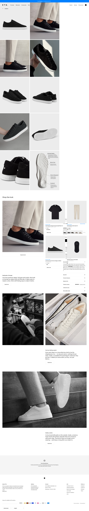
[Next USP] (46, 469)
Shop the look (23, 254)
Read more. (4, 491)
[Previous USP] (43, 469)
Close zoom (14, 20)
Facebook (83, 487)
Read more (7, 284)
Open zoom (44, 58)
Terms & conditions (76, 503)
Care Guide (69, 490)
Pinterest (82, 489)
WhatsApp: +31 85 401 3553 (50, 489)
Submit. (20, 502)
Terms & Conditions (70, 492)
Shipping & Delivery (70, 487)
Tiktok (82, 490)
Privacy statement (82, 503)
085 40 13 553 (48, 487)
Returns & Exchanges (71, 489)
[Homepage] (5, 5)
